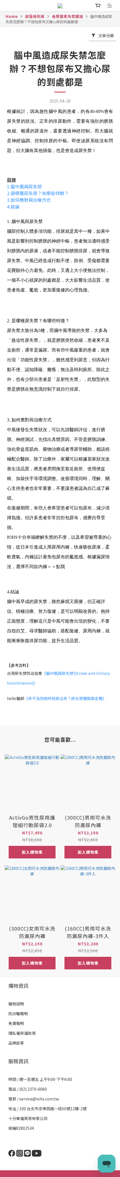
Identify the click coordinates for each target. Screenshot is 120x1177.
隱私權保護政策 (22, 1033)
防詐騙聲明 (18, 1013)
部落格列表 (35, 16)
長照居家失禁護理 (67, 16)
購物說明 (16, 1004)
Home (12, 16)
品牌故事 (16, 1043)
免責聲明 (16, 1023)
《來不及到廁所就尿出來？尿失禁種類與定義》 (65, 698)
